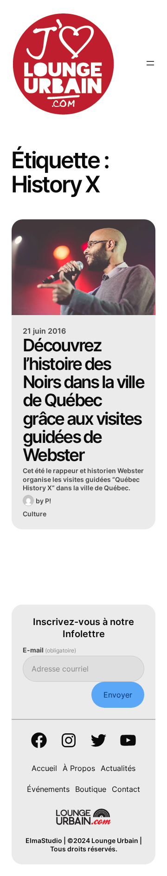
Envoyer (117, 694)
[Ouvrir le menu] (150, 63)
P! (48, 501)
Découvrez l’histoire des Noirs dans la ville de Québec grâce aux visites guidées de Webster (83, 400)
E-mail (49, 650)
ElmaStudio (44, 840)
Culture (34, 514)
